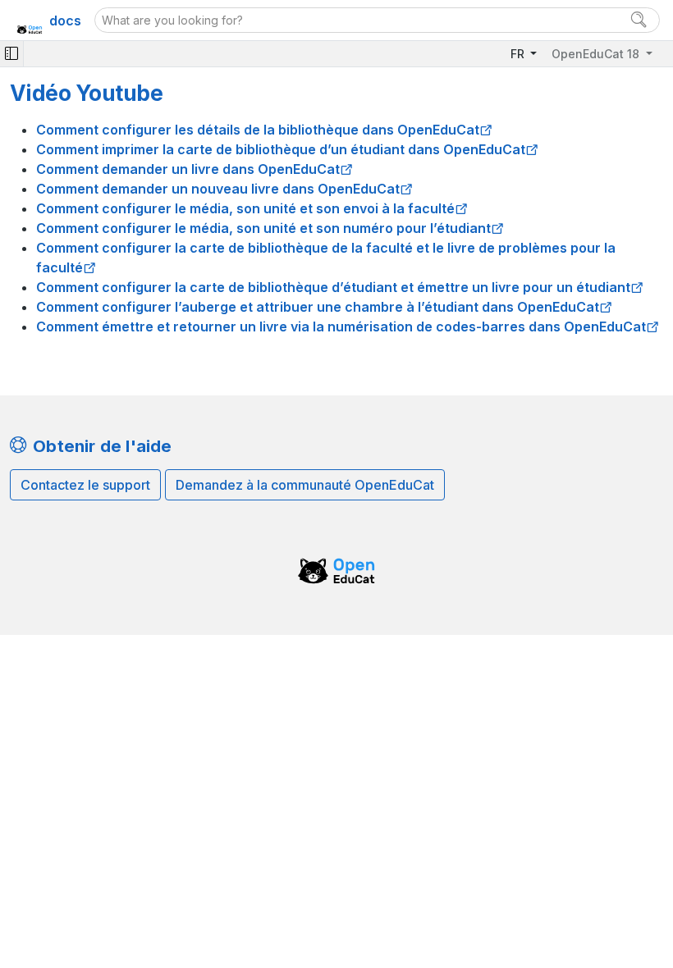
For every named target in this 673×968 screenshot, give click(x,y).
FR (519, 54)
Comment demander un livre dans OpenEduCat (188, 169)
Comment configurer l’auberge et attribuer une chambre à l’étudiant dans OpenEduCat (317, 307)
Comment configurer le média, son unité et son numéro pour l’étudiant (263, 228)
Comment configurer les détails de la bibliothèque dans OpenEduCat (257, 129)
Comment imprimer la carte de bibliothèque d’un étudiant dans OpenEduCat (280, 149)
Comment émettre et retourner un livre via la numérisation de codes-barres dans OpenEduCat (341, 326)
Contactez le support (85, 485)
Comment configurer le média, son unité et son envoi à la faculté (245, 208)
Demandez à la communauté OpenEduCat (305, 485)
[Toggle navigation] (11, 53)
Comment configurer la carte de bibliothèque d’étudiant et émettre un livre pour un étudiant (333, 287)
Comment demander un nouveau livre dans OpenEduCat (218, 188)
